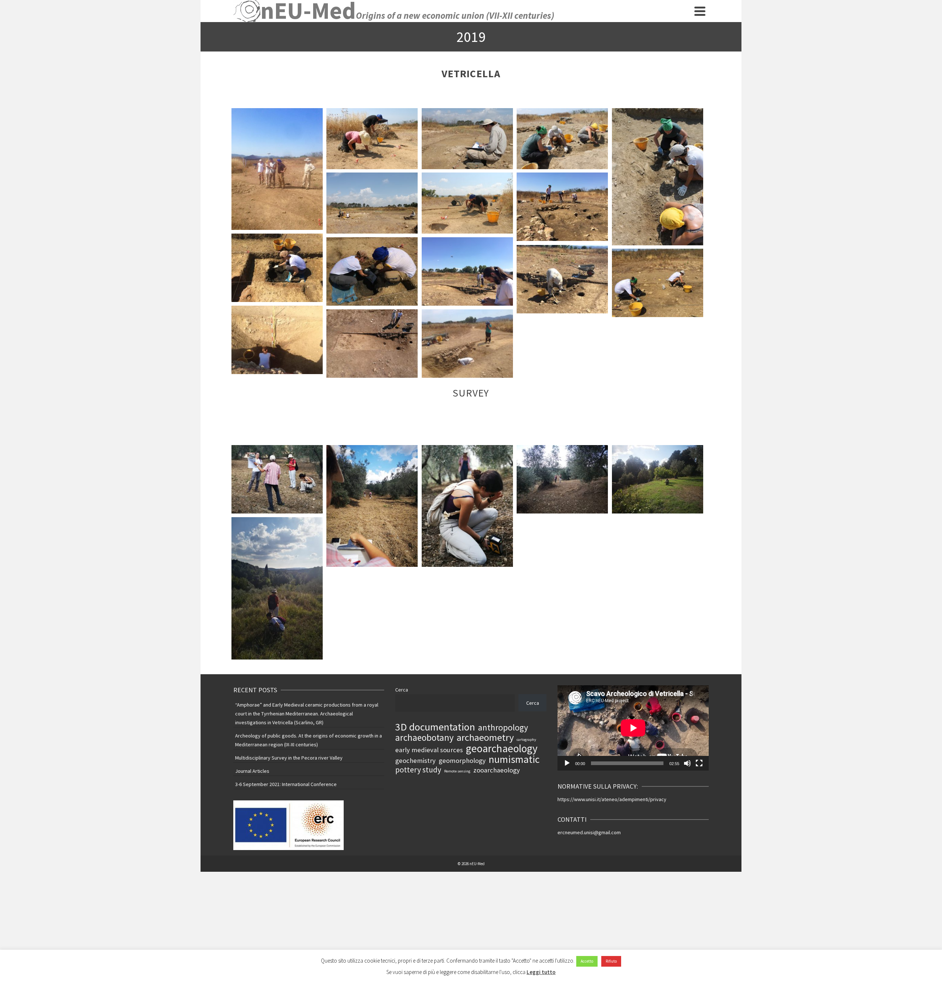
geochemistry (415, 760)
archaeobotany (424, 737)
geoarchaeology (502, 748)
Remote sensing (457, 771)
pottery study (418, 769)
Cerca (401, 689)
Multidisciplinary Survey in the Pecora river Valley (289, 757)
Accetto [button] (587, 961)
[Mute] (687, 763)
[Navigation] (700, 11)
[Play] (567, 763)
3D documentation (435, 726)
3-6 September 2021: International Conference (286, 784)
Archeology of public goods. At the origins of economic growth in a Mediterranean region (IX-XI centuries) (308, 740)
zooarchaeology (496, 770)
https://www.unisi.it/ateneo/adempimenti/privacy (611, 799)
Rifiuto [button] (611, 961)
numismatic (514, 759)
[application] (633, 727)
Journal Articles (252, 771)
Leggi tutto (541, 971)
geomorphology (462, 760)
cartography (526, 739)
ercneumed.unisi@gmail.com (589, 832)
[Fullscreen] (699, 763)
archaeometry (485, 737)
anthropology (503, 727)
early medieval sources (429, 750)
